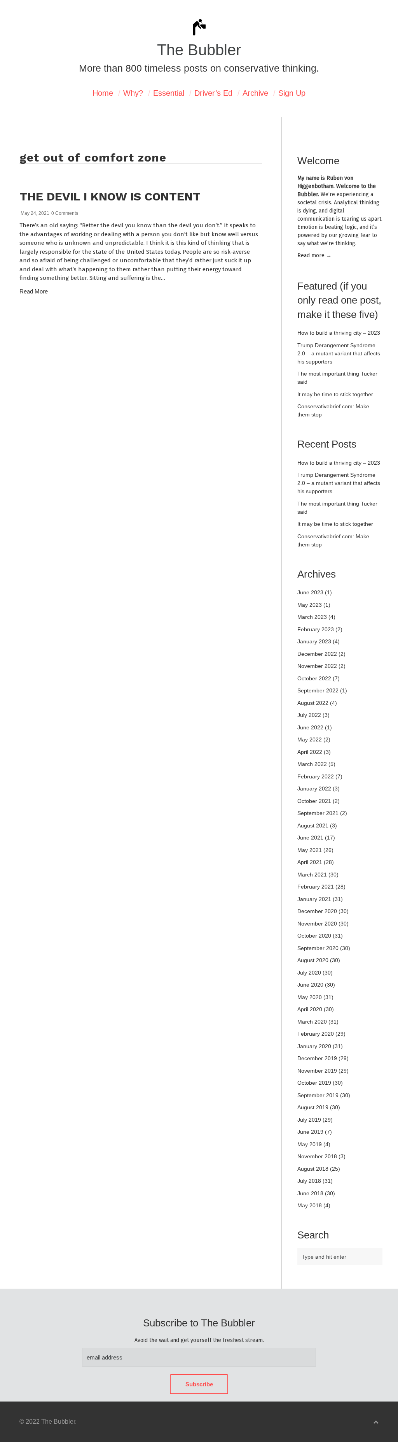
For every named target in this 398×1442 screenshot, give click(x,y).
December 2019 (317, 1058)
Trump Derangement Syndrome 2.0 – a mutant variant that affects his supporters (338, 353)
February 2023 (315, 629)
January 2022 (314, 788)
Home (103, 93)
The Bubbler (199, 49)
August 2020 (312, 960)
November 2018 (317, 1156)
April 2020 (309, 1009)
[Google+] (259, 316)
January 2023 (314, 641)
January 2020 (314, 1046)
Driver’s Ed (213, 93)
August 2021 (312, 825)
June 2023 (310, 592)
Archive (255, 93)
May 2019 (309, 1144)
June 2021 (310, 837)
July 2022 (309, 715)
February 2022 (315, 776)
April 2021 (309, 862)
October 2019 (314, 1083)
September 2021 (318, 813)
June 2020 (310, 985)
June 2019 (310, 1132)
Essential (168, 93)
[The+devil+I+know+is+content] (238, 316)
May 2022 (309, 739)
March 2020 (312, 1022)
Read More (33, 291)
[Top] (376, 1422)
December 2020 (317, 911)
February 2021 (315, 886)
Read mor (314, 255)
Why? (133, 93)
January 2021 (314, 899)
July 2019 (309, 1120)
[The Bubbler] (199, 34)
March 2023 (312, 617)
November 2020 (317, 923)
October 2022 (314, 678)
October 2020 (314, 936)
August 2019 (312, 1107)
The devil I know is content (110, 196)
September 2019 (318, 1095)
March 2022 (312, 764)
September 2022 (318, 690)
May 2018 (309, 1205)
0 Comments (64, 213)
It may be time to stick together (335, 394)
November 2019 (317, 1071)
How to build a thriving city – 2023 (338, 333)
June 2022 (310, 727)
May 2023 (309, 605)
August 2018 (312, 1169)
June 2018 (310, 1193)
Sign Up (291, 93)
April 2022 (309, 752)
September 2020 (318, 948)
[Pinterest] (245, 316)
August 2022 (312, 703)
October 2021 (314, 801)
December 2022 (317, 654)
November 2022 (317, 666)
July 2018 (309, 1181)
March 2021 (312, 874)
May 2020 (309, 997)
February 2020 (315, 1034)
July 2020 (309, 973)
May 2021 (309, 850)
